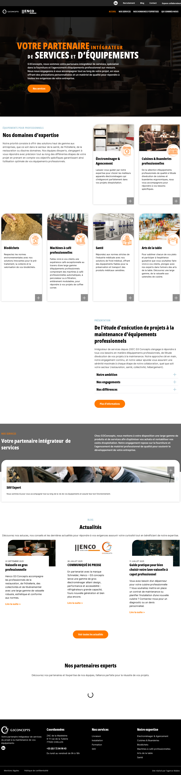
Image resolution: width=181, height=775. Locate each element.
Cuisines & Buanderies (148, 740)
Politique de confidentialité (36, 770)
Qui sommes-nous (169, 11)
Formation (97, 744)
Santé (140, 757)
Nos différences (106, 389)
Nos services (125, 11)
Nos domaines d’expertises (146, 11)
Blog (142, 3)
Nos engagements (108, 382)
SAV (94, 749)
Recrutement (129, 3)
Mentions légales (11, 770)
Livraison (96, 736)
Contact (153, 3)
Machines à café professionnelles (153, 749)
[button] (136, 374)
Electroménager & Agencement (152, 736)
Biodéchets (142, 744)
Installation (97, 740)
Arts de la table (145, 753)
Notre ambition (106, 374)
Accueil (112, 11)
